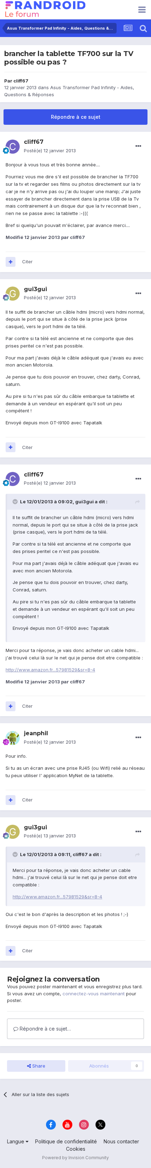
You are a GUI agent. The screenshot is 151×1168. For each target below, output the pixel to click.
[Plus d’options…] (138, 146)
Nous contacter (121, 1141)
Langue (16, 1141)
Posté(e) (50, 150)
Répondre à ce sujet (75, 117)
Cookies (75, 1149)
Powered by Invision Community (75, 1157)
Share (38, 1066)
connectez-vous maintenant (94, 993)
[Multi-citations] (10, 262)
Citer (27, 261)
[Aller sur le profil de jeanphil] (13, 738)
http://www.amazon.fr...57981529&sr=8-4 (50, 669)
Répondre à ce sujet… (44, 1029)
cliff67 (20, 81)
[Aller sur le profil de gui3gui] (13, 294)
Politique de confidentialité (66, 1141)
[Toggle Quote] (16, 501)
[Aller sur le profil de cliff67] (13, 147)
